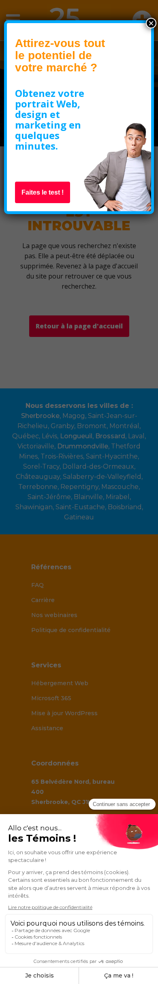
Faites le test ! (42, 192)
